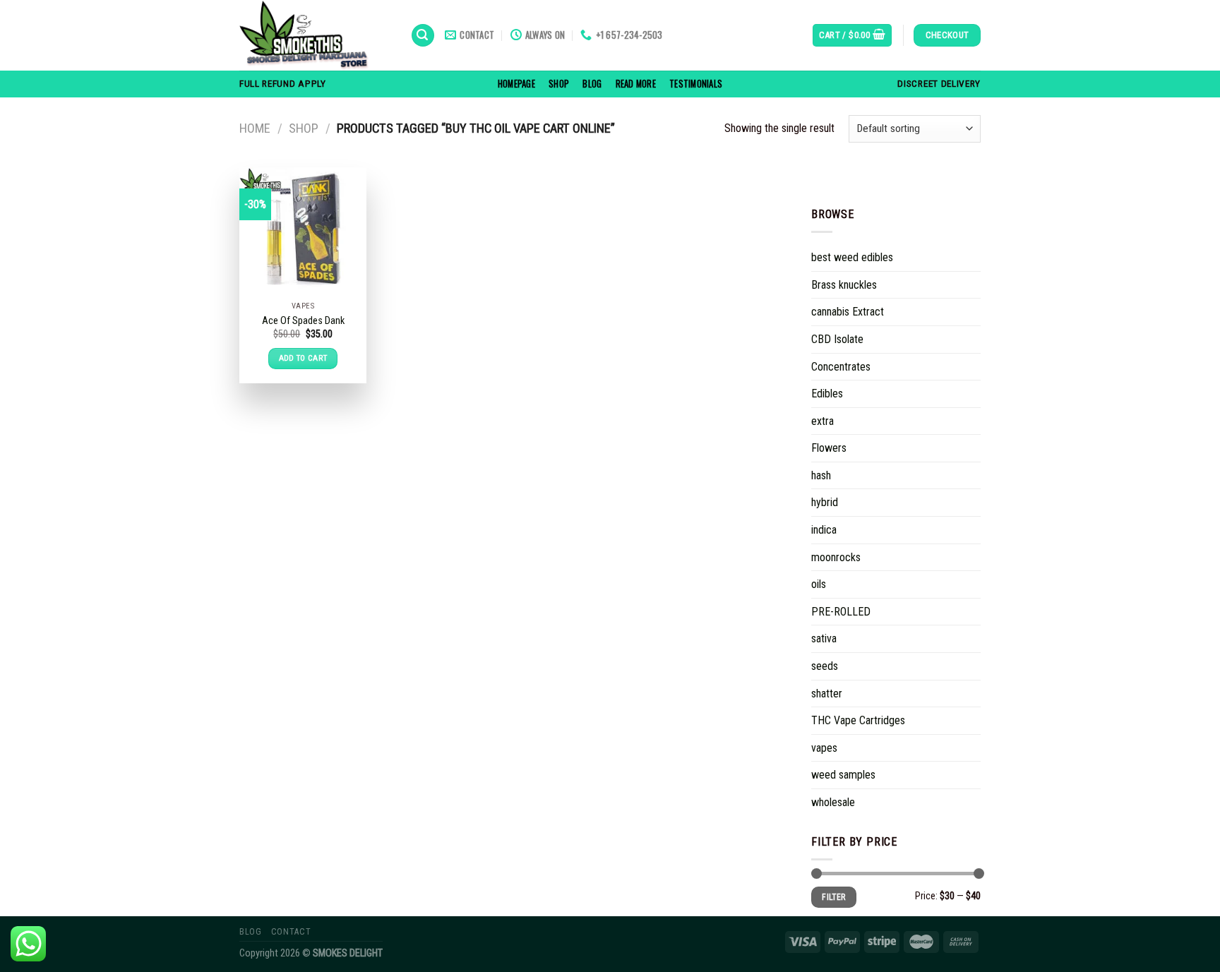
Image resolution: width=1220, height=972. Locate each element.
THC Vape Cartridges (858, 720)
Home (254, 128)
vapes (824, 748)
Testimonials (695, 83)
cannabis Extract (847, 311)
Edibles (827, 393)
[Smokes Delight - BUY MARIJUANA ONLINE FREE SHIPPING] (314, 35)
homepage (516, 83)
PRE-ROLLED (841, 611)
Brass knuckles (844, 285)
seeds (824, 666)
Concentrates (841, 366)
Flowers (829, 448)
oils (818, 584)
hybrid (824, 502)
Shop (559, 83)
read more (636, 83)
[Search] (423, 35)
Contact (291, 932)
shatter (826, 693)
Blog (592, 83)
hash (821, 475)
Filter (833, 897)
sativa (824, 638)
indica (824, 529)
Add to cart (303, 358)
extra (822, 421)
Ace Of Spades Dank (303, 321)
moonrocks (836, 557)
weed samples (843, 774)
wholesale (833, 802)
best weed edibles (852, 257)
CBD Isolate (837, 339)
